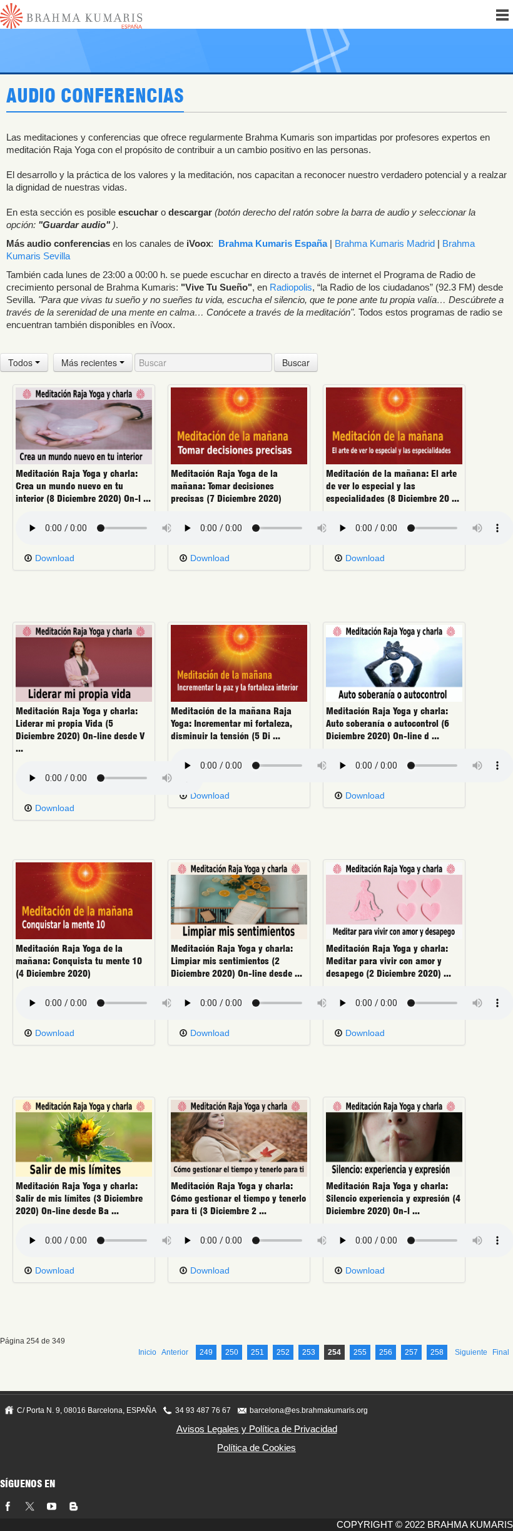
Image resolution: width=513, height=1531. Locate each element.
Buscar (296, 362)
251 (257, 1352)
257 (411, 1352)
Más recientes (90, 362)
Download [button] (53, 558)
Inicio (147, 1352)
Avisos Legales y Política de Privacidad (256, 1429)
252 (283, 1352)
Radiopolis (291, 287)
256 (385, 1352)
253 (308, 1352)
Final (500, 1352)
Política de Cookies (256, 1447)
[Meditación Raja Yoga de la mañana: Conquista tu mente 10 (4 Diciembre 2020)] (84, 900)
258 (437, 1352)
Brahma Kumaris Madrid (385, 243)
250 (231, 1352)
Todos (21, 362)
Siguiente (471, 1352)
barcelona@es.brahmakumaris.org (309, 1410)
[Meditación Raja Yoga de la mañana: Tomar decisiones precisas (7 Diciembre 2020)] (239, 425)
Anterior (174, 1352)
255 (360, 1352)
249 (206, 1352)
